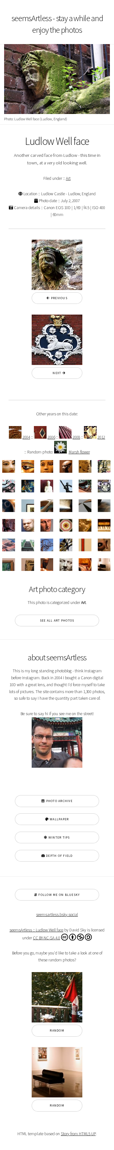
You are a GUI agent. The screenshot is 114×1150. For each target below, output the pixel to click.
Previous (58, 298)
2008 (76, 437)
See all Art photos (57, 620)
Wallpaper (59, 819)
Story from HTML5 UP (78, 1133)
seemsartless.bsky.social (57, 914)
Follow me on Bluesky (58, 895)
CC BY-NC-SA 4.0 (46, 938)
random (57, 1030)
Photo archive (59, 801)
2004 (26, 437)
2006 (51, 437)
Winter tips (59, 837)
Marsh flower (79, 452)
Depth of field (59, 856)
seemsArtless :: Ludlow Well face (36, 930)
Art (68, 178)
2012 (101, 437)
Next (55, 373)
